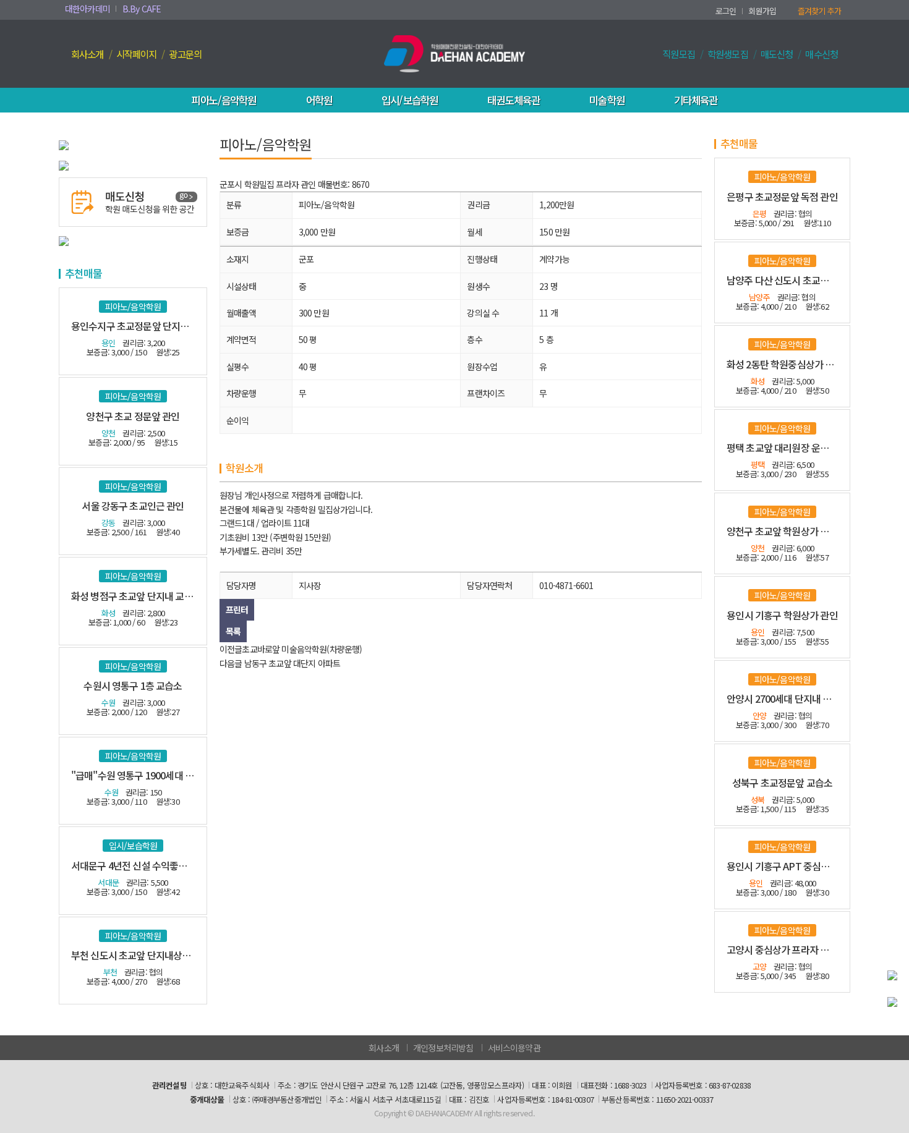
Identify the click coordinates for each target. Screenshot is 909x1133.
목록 (233, 631)
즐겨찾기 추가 (819, 11)
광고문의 (185, 54)
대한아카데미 (87, 8)
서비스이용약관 (514, 1048)
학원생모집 (727, 54)
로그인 (725, 11)
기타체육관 (696, 100)
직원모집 (678, 54)
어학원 (319, 100)
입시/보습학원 (410, 100)
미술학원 (607, 100)
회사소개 (87, 54)
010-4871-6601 (566, 585)
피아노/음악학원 (223, 100)
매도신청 (777, 54)
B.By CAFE (141, 8)
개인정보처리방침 (443, 1048)
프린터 (237, 609)
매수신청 (821, 54)
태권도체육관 (513, 100)
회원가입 (762, 11)
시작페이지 (136, 54)
